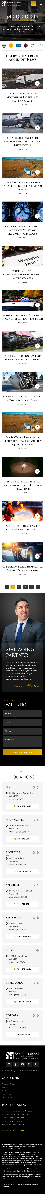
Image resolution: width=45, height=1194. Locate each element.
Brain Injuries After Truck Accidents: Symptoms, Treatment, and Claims (22, 230)
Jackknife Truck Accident (13, 1125)
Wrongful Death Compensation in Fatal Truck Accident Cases (22, 274)
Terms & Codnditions (29, 1070)
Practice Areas (8, 1084)
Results (5, 1087)
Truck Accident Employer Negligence (19, 1111)
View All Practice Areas (14, 1130)
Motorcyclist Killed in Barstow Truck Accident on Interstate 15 (22, 141)
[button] (41, 3)
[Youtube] (22, 1064)
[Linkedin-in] (36, 1064)
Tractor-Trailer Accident (13, 1118)
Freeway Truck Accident (13, 1121)
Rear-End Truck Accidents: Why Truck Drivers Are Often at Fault (22, 186)
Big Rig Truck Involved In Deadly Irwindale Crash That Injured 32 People (22, 441)
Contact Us (7, 1098)
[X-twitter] (9, 1064)
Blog (4, 1091)
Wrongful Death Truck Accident (16, 1114)
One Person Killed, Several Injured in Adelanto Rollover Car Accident (22, 485)
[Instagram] (29, 1064)
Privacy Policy (8, 1070)
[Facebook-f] (16, 1064)
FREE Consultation (22, 752)
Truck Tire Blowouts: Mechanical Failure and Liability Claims (22, 97)
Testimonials (8, 1094)
